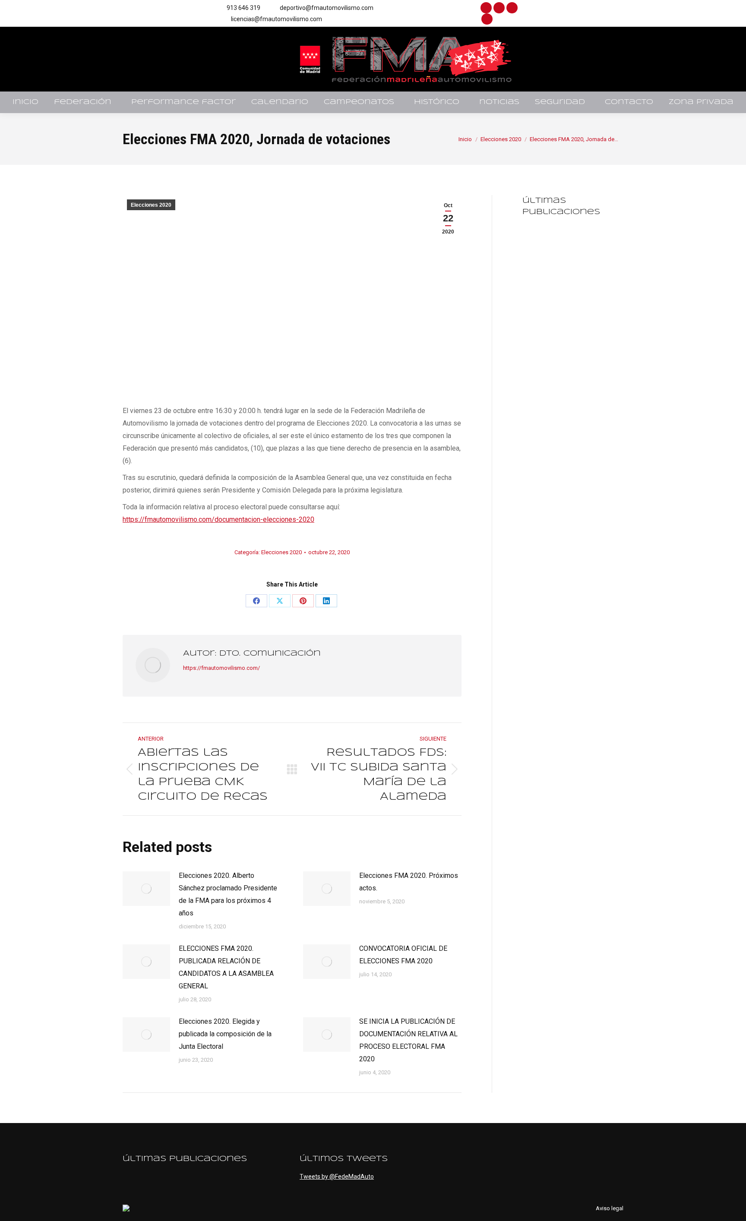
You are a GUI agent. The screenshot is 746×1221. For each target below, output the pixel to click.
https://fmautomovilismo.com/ (221, 668)
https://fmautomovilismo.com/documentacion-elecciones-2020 (218, 519)
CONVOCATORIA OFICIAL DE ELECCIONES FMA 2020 (403, 954)
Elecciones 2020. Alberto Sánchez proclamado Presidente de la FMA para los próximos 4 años (228, 894)
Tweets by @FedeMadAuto (337, 1176)
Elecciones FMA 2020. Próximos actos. (408, 881)
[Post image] (146, 888)
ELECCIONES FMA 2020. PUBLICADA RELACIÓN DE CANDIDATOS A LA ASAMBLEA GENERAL (226, 967)
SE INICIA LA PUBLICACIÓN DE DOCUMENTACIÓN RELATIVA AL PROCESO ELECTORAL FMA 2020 (408, 1040)
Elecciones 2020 (151, 205)
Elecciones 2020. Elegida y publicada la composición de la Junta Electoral (225, 1034)
